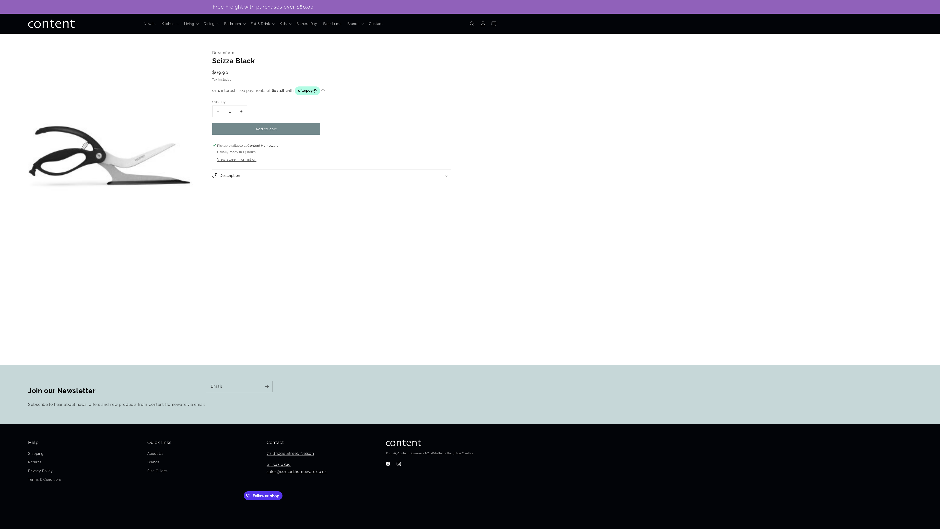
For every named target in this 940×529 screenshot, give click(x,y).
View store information (236, 159)
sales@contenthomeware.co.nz (297, 471)
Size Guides (157, 471)
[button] (170, 24)
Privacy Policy (40, 471)
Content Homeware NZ (413, 453)
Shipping (36, 454)
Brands (153, 462)
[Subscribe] (267, 386)
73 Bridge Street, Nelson (290, 453)
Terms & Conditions (45, 479)
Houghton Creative (460, 453)
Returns (34, 462)
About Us (155, 454)
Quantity (218, 102)
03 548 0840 (279, 464)
